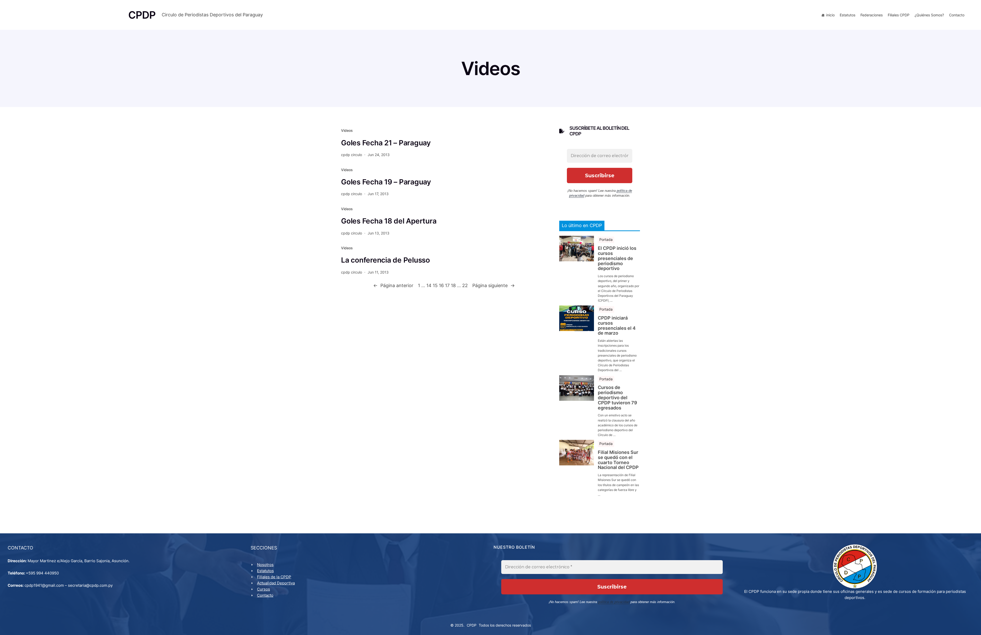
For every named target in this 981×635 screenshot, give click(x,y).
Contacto (956, 15)
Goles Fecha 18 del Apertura (388, 221)
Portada (606, 239)
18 (453, 285)
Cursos (263, 589)
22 (465, 285)
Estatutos (847, 15)
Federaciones (871, 15)
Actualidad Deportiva (276, 583)
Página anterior (393, 285)
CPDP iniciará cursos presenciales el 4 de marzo (617, 325)
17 (447, 285)
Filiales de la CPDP (274, 576)
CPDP (471, 625)
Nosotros (265, 564)
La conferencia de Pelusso (385, 260)
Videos (347, 130)
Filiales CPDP (898, 15)
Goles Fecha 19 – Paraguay (386, 182)
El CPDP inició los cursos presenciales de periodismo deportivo (617, 258)
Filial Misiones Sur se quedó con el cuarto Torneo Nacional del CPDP (618, 460)
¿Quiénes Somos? (929, 15)
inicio (830, 15)
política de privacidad (613, 602)
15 (435, 285)
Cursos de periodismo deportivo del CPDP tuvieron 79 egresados (617, 397)
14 (428, 285)
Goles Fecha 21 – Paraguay (386, 142)
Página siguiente (493, 285)
